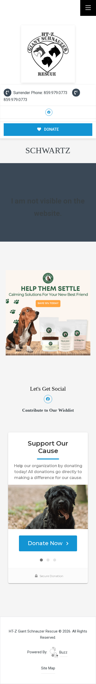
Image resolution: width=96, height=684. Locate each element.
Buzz (62, 652)
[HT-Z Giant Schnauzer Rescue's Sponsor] (48, 312)
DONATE (51, 129)
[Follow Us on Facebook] (48, 112)
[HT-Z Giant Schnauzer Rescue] (48, 53)
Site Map (48, 668)
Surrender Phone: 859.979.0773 (39, 92)
